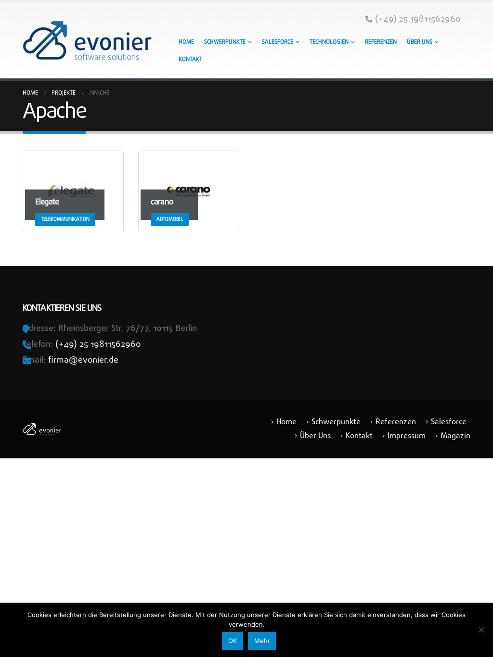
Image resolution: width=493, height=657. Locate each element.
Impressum (407, 436)
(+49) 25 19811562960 (418, 19)
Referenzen (381, 42)
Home (186, 42)
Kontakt (190, 59)
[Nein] (481, 629)
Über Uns (419, 42)
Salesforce (277, 42)
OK (232, 640)
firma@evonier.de (83, 360)
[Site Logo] (87, 40)
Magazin (455, 436)
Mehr (262, 640)
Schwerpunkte (225, 42)
